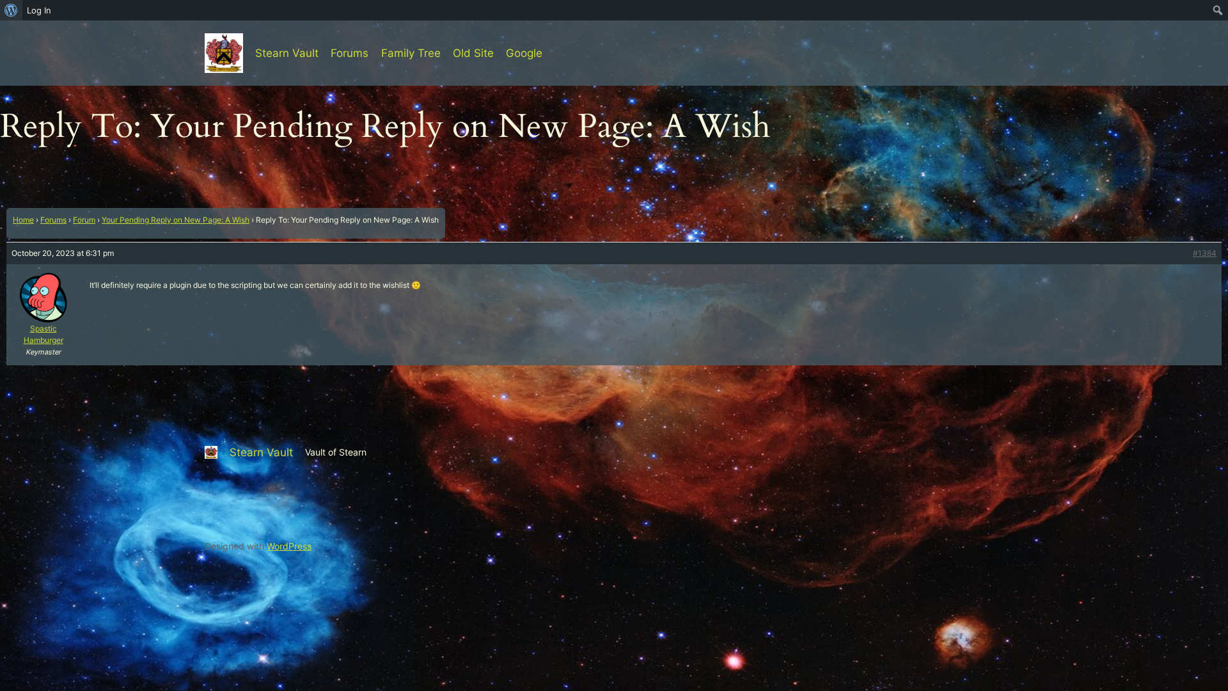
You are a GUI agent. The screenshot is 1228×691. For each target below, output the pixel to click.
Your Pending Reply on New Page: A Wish (175, 220)
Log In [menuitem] (39, 10)
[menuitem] (11, 10)
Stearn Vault (287, 53)
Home (23, 220)
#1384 (1204, 253)
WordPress (289, 546)
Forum (84, 220)
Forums (53, 220)
